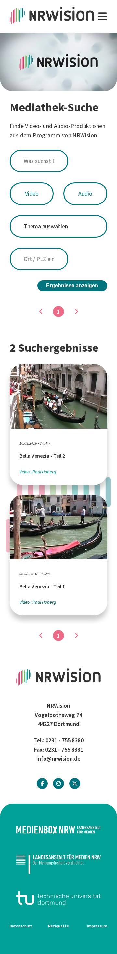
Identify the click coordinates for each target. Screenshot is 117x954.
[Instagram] (58, 783)
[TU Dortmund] (58, 898)
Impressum (97, 926)
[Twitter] (74, 783)
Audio (85, 194)
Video (32, 194)
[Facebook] (42, 783)
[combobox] (58, 161)
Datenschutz (21, 926)
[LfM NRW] (58, 863)
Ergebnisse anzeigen (72, 285)
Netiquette (58, 926)
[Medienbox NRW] (58, 829)
